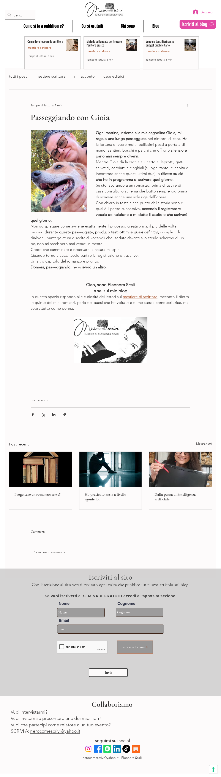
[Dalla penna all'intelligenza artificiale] (180, 469)
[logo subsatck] (136, 749)
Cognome (126, 604)
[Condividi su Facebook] (33, 415)
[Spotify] (107, 749)
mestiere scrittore (50, 76)
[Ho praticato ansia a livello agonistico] (110, 469)
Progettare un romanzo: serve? (37, 494)
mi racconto (84, 76)
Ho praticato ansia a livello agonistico (105, 496)
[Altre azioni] (187, 105)
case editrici (113, 76)
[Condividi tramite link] (64, 415)
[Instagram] (88, 749)
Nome (64, 604)
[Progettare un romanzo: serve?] (40, 469)
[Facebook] (98, 749)
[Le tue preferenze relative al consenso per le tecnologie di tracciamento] (213, 769)
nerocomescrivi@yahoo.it (55, 731)
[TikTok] (126, 749)
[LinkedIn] (117, 749)
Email (64, 620)
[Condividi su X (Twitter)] (43, 415)
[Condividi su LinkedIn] (54, 415)
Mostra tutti (204, 443)
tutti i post (18, 76)
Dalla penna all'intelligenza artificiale (175, 496)
